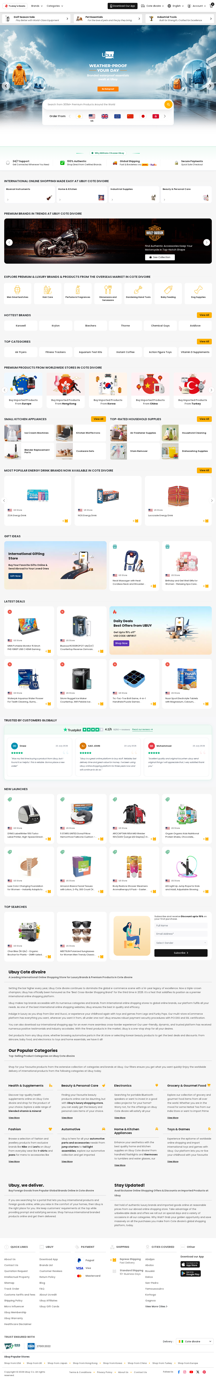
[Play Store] (191, 1274)
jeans (12, 1155)
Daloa (149, 1277)
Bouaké (150, 1271)
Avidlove (160, 325)
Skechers (55, 325)
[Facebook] (179, 1372)
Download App (48, 1259)
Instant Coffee (91, 352)
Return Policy (47, 1277)
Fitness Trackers (21, 352)
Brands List (46, 1265)
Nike (24, 1146)
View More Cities (155, 1306)
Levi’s (36, 1146)
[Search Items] (168, 104)
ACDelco (195, 325)
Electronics (122, 1085)
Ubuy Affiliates (48, 1300)
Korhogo (150, 1294)
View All (204, 315)
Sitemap (9, 1283)
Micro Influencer (14, 1306)
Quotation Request (16, 1271)
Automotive (70, 1129)
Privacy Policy (104, 1372)
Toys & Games (178, 1129)
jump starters (70, 1146)
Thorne (90, 325)
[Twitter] (198, 1372)
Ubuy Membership (15, 1312)
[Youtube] (191, 1372)
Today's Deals (16, 5)
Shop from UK (34, 1363)
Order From (57, 116)
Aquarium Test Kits (55, 352)
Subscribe (179, 953)
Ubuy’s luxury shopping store (85, 1103)
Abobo (149, 1265)
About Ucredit (48, 1294)
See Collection (161, 254)
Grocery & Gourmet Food (186, 1085)
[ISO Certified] (37, 1346)
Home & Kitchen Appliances (126, 1131)
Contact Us (11, 1265)
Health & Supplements (25, 1085)
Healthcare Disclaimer (18, 1324)
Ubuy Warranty (13, 1318)
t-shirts (42, 1150)
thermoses (151, 1154)
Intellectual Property (17, 1277)
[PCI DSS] (12, 1346)
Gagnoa (150, 1300)
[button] (152, 6)
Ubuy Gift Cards (49, 1306)
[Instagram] (184, 1372)
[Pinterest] (204, 1372)
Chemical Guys (125, 325)
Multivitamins (195, 352)
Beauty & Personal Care (79, 1085)
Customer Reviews (50, 1271)
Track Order (11, 1288)
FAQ (41, 1288)
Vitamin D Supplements (160, 352)
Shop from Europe (188, 1363)
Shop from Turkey (162, 1363)
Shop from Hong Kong (85, 1363)
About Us (10, 1259)
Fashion (14, 1129)
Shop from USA (12, 1363)
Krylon (21, 325)
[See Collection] (108, 241)
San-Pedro (151, 1283)
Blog (42, 1283)
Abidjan (150, 1259)
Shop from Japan (57, 1363)
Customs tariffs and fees (19, 1294)
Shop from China (137, 1363)
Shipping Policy (13, 1300)
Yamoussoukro (154, 1288)
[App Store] (191, 1265)
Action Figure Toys (125, 352)
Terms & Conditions (80, 1372)
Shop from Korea (112, 1363)
